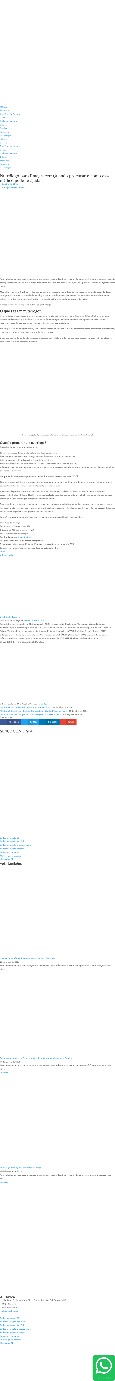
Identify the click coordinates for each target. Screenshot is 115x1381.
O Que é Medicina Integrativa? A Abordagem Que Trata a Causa (31, 715)
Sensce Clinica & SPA (34, 621)
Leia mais (4, 973)
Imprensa (4, 132)
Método (3, 107)
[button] (10, 722)
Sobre (2, 552)
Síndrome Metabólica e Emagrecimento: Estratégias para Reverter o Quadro (36, 1058)
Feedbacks (5, 128)
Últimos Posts (6, 555)
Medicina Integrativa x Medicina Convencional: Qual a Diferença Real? (33, 711)
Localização (5, 136)
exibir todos (43, 704)
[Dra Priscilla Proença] (18, 613)
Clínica (3, 125)
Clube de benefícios (9, 121)
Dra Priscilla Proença (10, 617)
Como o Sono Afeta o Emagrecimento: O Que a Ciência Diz (28, 958)
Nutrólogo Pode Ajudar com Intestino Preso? (21, 1168)
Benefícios (5, 110)
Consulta (4, 118)
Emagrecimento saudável (14, 188)
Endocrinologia (25, 537)
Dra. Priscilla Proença (10, 114)
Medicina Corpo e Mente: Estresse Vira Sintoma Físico (25, 707)
